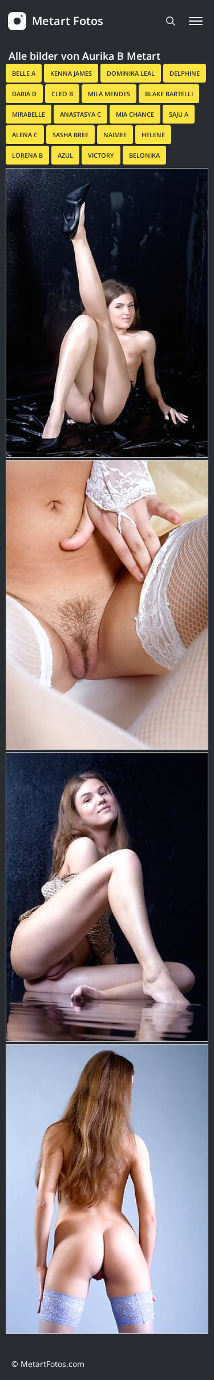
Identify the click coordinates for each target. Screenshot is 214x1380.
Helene (153, 134)
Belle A (23, 73)
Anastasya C (80, 114)
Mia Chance (135, 114)
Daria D (24, 93)
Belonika (144, 155)
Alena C (25, 134)
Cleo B (62, 93)
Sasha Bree (70, 134)
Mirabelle (28, 114)
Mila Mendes (109, 93)
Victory (101, 155)
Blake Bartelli (169, 93)
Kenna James (71, 73)
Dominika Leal (131, 73)
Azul (65, 155)
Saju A (178, 114)
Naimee (115, 134)
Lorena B (27, 155)
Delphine (184, 73)
